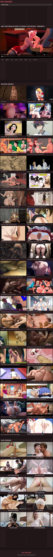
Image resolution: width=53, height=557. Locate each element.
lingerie (7, 59)
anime (16, 59)
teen (3, 59)
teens (12, 59)
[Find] (51, 5)
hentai (20, 59)
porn (30, 59)
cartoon (26, 59)
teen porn (35, 59)
